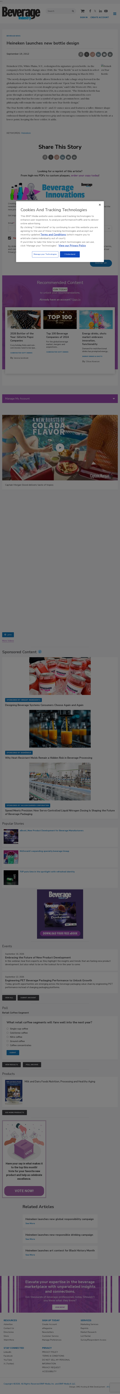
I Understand (69, 254)
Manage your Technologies (45, 254)
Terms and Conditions (53, 234)
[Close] (100, 204)
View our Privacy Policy (72, 245)
